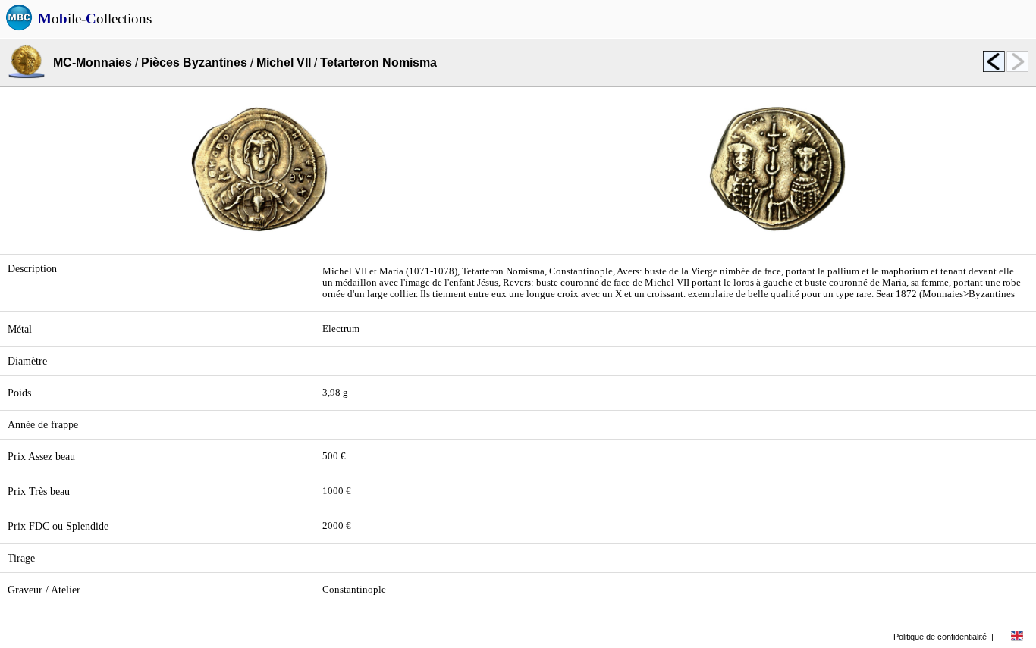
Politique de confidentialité (940, 636)
